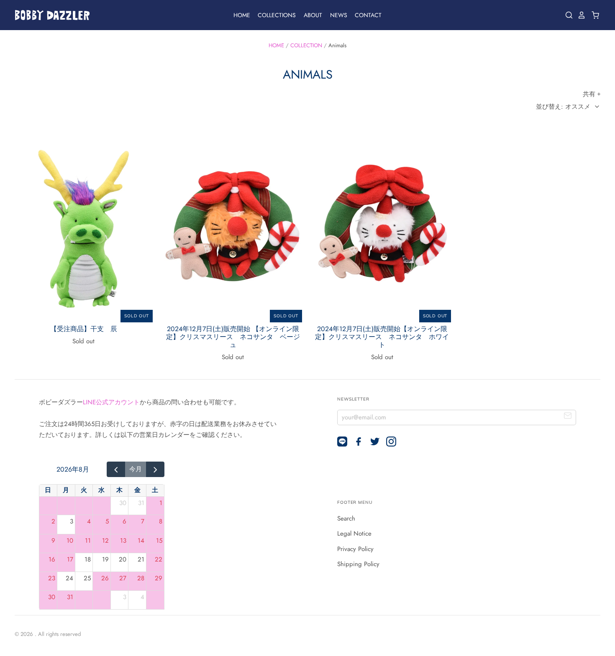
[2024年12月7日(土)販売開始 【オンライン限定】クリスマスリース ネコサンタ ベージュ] (233, 228)
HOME (276, 45)
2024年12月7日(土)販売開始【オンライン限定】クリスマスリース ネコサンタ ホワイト (382, 337)
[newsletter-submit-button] (568, 417)
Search (346, 518)
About (313, 15)
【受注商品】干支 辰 (83, 329)
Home (241, 15)
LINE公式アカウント (111, 402)
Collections (277, 15)
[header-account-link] (579, 15)
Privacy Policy (355, 549)
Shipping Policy (358, 564)
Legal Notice (354, 533)
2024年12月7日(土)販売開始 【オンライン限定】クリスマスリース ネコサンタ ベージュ (233, 337)
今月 (135, 469)
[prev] (116, 469)
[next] (155, 469)
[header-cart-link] (593, 15)
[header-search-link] (567, 15)
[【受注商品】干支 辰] (84, 228)
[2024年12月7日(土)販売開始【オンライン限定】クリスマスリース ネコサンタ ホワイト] (382, 228)
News (338, 15)
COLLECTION (306, 45)
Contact (368, 15)
